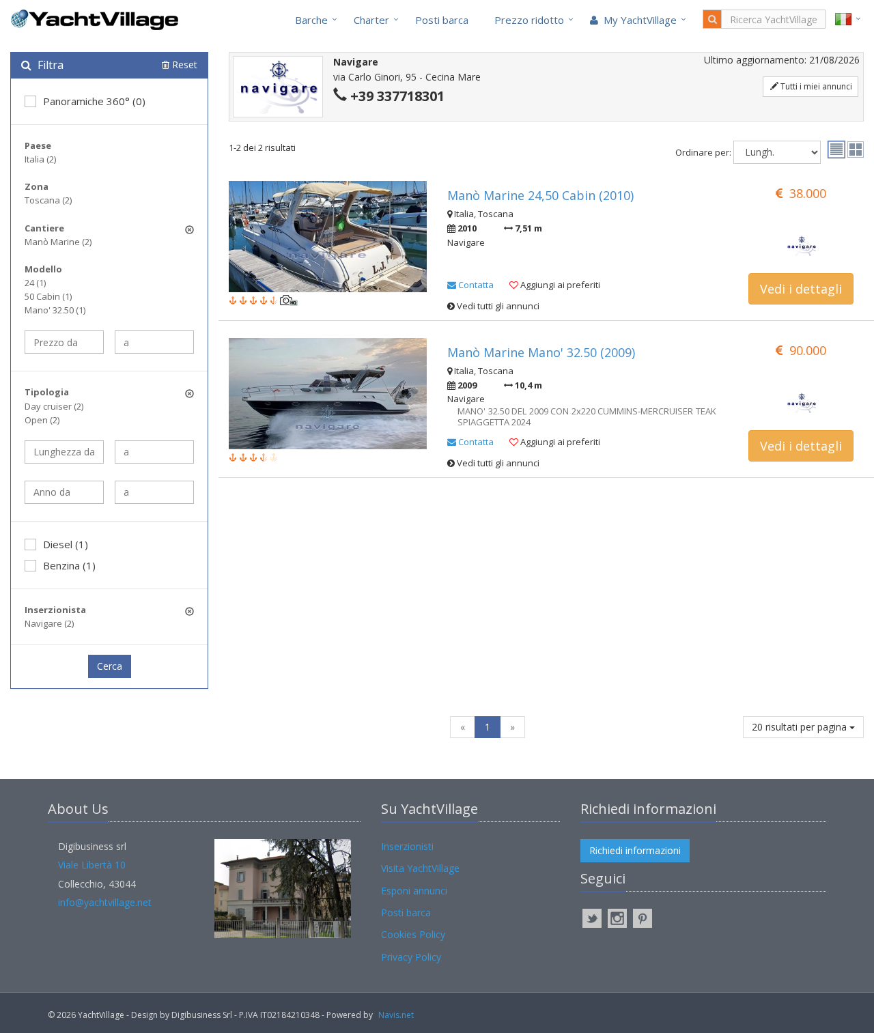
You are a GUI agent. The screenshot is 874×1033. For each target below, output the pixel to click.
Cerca (109, 666)
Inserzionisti (407, 846)
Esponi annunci (414, 890)
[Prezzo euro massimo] (154, 342)
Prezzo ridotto (529, 20)
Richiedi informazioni (635, 850)
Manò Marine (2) (58, 242)
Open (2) (42, 420)
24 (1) (35, 283)
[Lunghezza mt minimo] (64, 452)
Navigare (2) (49, 623)
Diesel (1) (65, 544)
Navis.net (396, 1015)
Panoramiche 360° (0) (94, 101)
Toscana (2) (48, 200)
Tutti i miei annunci (815, 86)
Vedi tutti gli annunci (497, 306)
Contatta (475, 285)
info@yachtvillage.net (105, 902)
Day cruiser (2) (54, 406)
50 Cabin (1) (48, 296)
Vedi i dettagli (801, 289)
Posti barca (441, 20)
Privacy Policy (411, 956)
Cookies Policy (413, 934)
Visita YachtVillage (420, 868)
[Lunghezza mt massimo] (154, 452)
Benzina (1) (69, 565)
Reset (183, 64)
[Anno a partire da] (64, 492)
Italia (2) (40, 159)
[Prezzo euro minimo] (64, 342)
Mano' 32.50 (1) (55, 310)
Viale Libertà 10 (92, 864)
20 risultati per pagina (800, 726)
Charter (371, 20)
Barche (311, 20)
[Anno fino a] (154, 492)
